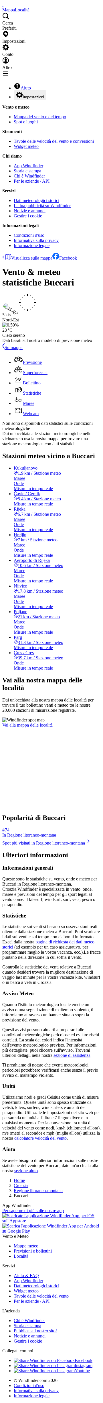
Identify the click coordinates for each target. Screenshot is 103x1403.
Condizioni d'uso (29, 235)
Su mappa (14, 347)
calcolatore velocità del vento (40, 1138)
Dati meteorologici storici (36, 200)
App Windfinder (28, 165)
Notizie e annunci (29, 210)
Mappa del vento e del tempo (40, 116)
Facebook (68, 258)
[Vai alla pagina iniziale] (2, 4)
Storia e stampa (27, 170)
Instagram (83, 1365)
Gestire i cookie (28, 215)
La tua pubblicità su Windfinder (42, 205)
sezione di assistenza (72, 1055)
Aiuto (26, 87)
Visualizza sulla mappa (31, 258)
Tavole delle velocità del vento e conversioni (54, 141)
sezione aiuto (26, 1170)
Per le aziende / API (31, 181)
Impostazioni (33, 97)
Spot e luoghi (26, 121)
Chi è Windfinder (29, 176)
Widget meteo (26, 146)
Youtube (82, 1370)
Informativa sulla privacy (36, 240)
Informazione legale (31, 245)
